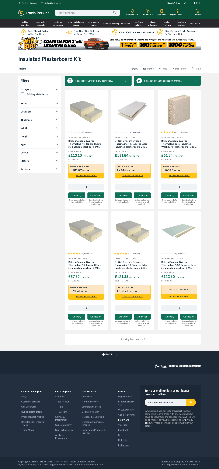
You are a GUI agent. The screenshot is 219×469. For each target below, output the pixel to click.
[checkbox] (22, 94)
